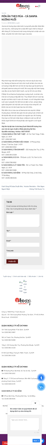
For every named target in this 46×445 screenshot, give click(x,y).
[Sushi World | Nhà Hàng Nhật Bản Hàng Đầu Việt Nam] (23, 6)
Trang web (9, 250)
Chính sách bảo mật (19, 276)
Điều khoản (32, 276)
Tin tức (4, 13)
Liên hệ (40, 276)
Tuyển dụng (7, 276)
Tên (8, 231)
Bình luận (9, 212)
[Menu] (6, 6)
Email (8, 241)
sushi (18, 23)
